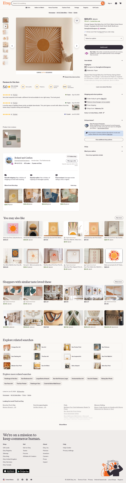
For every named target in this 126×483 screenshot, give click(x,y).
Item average (14, 86)
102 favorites (20, 391)
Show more (118, 282)
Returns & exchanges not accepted (98, 102)
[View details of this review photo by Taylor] (75, 107)
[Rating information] (15, 163)
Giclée (75, 12)
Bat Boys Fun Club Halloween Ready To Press (77, 408)
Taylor (69, 103)
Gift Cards (96, 7)
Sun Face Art (9, 384)
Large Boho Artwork (43, 379)
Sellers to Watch (39, 7)
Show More (63, 424)
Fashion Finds (66, 7)
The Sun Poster (22, 384)
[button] (72, 161)
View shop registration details (94, 155)
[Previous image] (12, 46)
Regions (120, 480)
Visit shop (73, 185)
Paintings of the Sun (11, 379)
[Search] (102, 3)
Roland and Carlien (23, 157)
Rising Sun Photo (107, 379)
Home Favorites (53, 7)
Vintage (76, 7)
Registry (85, 7)
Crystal (68, 114)
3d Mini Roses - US (39, 407)
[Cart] (120, 3)
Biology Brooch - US (9, 407)
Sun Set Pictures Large (61, 379)
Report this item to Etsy (72, 77)
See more (119, 218)
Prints (70, 12)
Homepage (52, 12)
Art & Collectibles (62, 12)
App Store (9, 471)
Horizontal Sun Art (78, 379)
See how (109, 134)
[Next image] (76, 46)
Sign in (110, 3)
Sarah (69, 94)
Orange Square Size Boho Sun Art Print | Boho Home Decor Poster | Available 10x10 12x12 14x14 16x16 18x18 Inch (103, 25)
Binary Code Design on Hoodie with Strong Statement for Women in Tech (108, 408)
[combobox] (55, 3)
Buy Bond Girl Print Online (72, 411)
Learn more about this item (104, 87)
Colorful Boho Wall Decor (53, 384)
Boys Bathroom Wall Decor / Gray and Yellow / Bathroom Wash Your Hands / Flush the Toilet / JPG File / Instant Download (78, 417)
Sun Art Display (93, 379)
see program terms (103, 128)
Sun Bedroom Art (27, 379)
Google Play (23, 471)
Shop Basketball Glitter (71, 413)
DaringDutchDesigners (91, 28)
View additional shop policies (104, 139)
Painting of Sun (36, 384)
